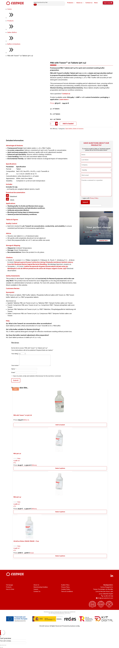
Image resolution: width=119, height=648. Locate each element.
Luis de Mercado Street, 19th (104, 591)
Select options (60, 468)
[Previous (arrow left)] (0, 647)
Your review (15, 365)
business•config (74, 626)
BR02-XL (22, 417)
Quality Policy (65, 585)
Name (13, 369)
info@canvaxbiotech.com (105, 598)
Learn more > (64, 99)
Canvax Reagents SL (106, 587)
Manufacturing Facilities (41, 587)
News (96, 2)
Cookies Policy (65, 589)
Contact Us (37, 591)
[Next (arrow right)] (2, 647)
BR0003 (25, 503)
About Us (36, 585)
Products (70, 2)
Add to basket (68, 124)
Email (13, 372)
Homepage (9, 585)
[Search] (35, 4)
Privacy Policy (94, 198)
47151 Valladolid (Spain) (106, 593)
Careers (36, 589)
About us (79, 2)
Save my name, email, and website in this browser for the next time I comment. (37, 376)
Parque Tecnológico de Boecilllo (103, 589)
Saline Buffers (12, 32)
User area (107, 3)
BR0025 (25, 447)
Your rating (14, 353)
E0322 (26, 547)
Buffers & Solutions (13, 44)
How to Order (10, 589)
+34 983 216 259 (108, 596)
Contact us (88, 2)
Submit (85, 202)
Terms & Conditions (67, 591)
